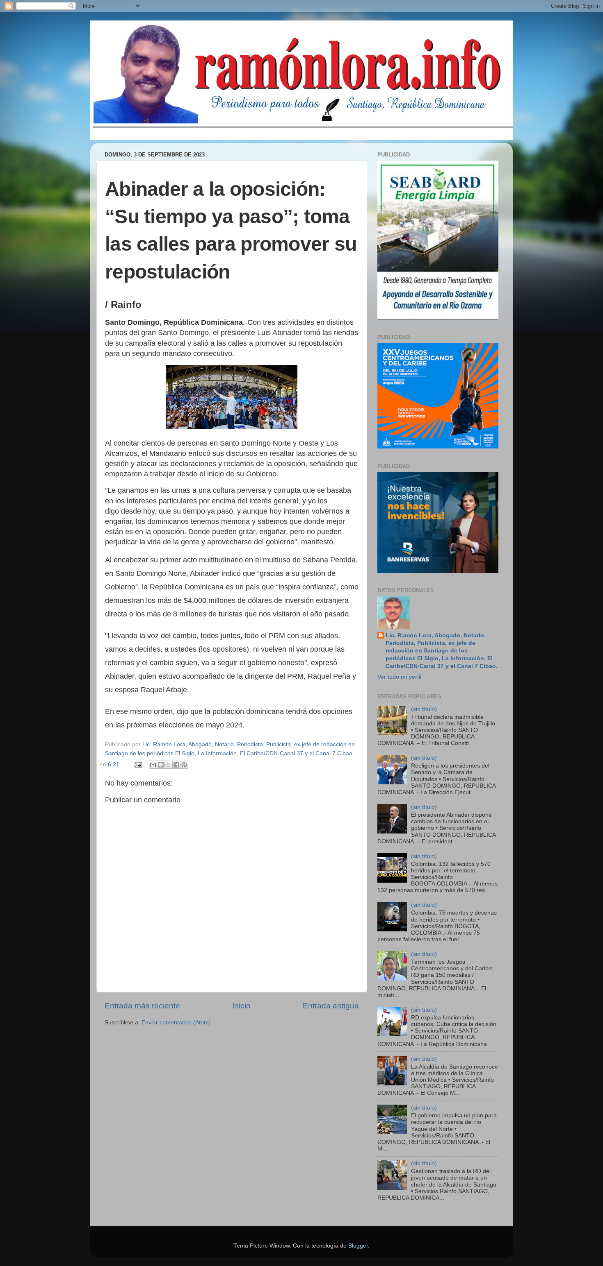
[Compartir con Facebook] (176, 765)
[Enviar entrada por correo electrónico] (138, 764)
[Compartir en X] (168, 765)
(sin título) (424, 709)
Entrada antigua (331, 1005)
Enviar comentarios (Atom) (176, 1022)
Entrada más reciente (142, 1005)
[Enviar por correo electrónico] (153, 765)
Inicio (241, 1005)
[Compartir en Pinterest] (184, 765)
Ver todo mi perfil (399, 677)
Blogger (358, 1246)
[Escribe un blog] (161, 765)
